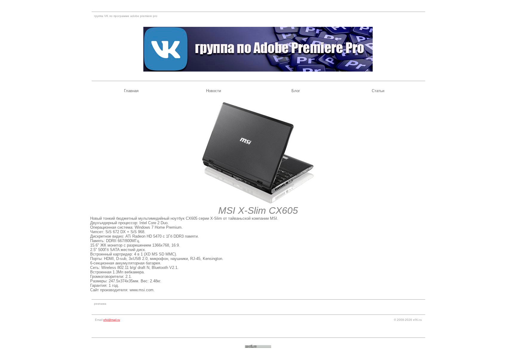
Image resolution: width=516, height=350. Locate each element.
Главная (131, 91)
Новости (213, 91)
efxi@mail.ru (111, 319)
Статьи (378, 91)
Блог (295, 91)
